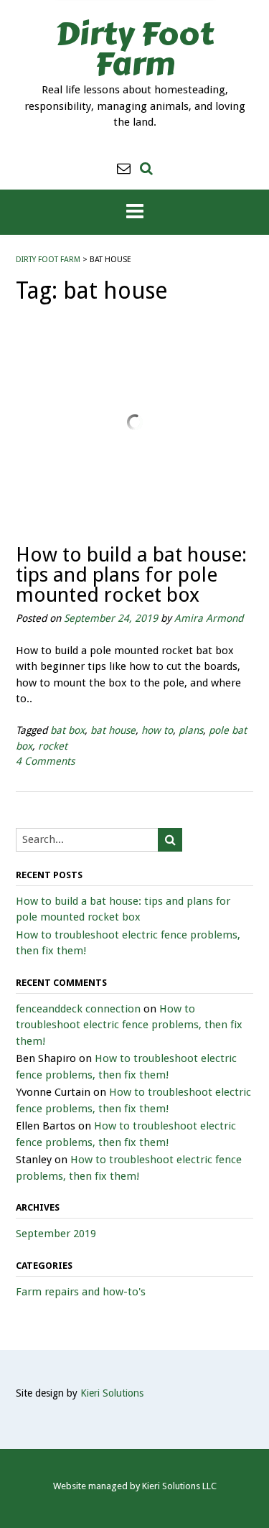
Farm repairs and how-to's (81, 1291)
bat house (113, 730)
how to (157, 730)
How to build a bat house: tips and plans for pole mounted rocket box (131, 575)
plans (191, 730)
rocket (52, 746)
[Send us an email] (124, 168)
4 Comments (45, 761)
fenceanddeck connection (78, 1008)
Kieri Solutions (111, 1393)
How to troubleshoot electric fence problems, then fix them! (129, 1025)
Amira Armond (208, 618)
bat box (67, 730)
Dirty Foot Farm (134, 48)
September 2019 (56, 1233)
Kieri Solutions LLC (179, 1486)
